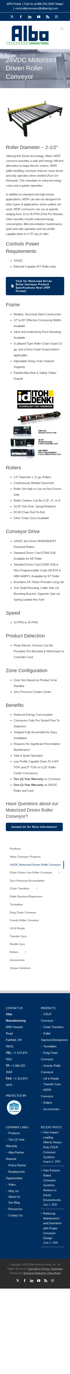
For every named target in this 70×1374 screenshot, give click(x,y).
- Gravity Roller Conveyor (51, 1069)
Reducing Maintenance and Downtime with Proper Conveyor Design (52, 1226)
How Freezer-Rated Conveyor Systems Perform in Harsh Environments (52, 1185)
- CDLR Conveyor (47, 1017)
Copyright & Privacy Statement (45, 1268)
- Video (11, 1184)
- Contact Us (14, 1215)
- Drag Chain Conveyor (49, 1056)
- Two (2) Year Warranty (15, 1143)
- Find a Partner (16, 1165)
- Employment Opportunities (15, 1175)
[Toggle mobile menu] (62, 29)
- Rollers (46, 1102)
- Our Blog (13, 1202)
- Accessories (50, 1109)
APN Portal (14, 3)
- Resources (14, 1209)
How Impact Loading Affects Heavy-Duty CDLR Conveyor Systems (52, 1145)
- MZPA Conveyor (47, 1093)
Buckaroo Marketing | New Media (42, 1273)
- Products (13, 1133)
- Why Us (12, 1191)
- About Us (13, 1196)
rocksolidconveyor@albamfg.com (36, 8)
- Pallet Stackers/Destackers (52, 1037)
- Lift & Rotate (50, 1078)
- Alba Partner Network (15, 1155)
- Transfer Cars (51, 1084)
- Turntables (49, 1046)
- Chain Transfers (52, 1027)
